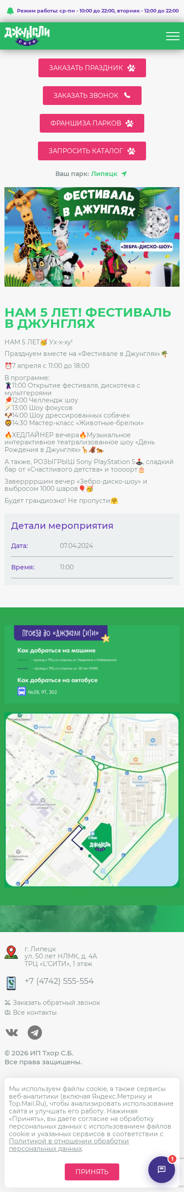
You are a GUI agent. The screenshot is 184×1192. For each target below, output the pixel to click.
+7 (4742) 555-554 (59, 981)
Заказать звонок (86, 96)
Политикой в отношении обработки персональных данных (69, 1145)
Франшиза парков (85, 123)
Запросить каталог (86, 151)
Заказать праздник (86, 68)
